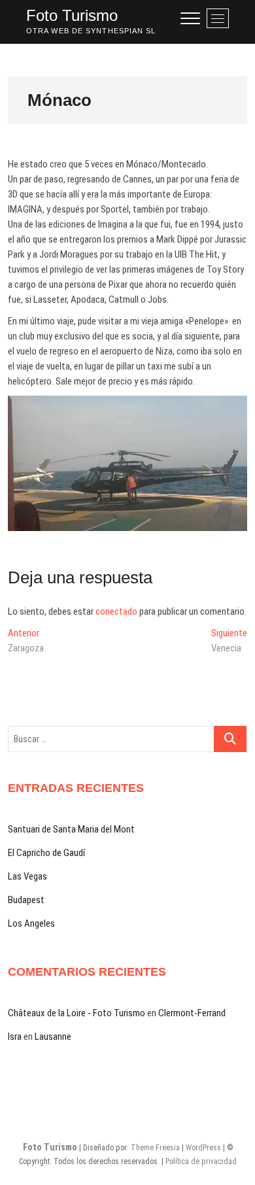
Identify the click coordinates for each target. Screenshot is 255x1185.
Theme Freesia (155, 1147)
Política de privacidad (201, 1161)
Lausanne (53, 1036)
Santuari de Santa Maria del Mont (71, 829)
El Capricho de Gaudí (46, 853)
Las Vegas (27, 876)
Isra (15, 1036)
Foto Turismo (72, 15)
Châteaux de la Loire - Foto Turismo (76, 1013)
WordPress (203, 1147)
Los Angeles (31, 923)
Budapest (26, 900)
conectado (116, 611)
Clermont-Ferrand (192, 1013)
